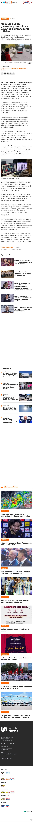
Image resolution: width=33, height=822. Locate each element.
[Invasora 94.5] (3, 779)
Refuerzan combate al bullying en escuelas (15, 630)
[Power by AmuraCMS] (28, 811)
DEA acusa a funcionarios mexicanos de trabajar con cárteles (10, 420)
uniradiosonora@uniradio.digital (8, 753)
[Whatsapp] (2, 73)
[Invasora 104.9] (3, 786)
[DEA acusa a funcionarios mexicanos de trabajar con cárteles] (25, 419)
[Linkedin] (10, 73)
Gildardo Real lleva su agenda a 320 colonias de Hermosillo (22, 273)
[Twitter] (5, 73)
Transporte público (17, 249)
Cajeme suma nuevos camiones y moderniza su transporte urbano (15, 716)
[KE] (3, 806)
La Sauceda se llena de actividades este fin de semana (16, 659)
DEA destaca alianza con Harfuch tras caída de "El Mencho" (15, 572)
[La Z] (12, 792)
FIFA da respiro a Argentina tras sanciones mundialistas (15, 601)
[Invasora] (3, 773)
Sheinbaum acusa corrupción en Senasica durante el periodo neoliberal (23, 298)
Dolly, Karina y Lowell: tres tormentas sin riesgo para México (15, 515)
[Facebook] (7, 73)
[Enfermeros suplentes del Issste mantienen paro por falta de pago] (25, 374)
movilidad (17, 247)
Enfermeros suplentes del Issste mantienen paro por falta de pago (10, 375)
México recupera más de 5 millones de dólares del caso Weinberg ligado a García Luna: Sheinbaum (23, 287)
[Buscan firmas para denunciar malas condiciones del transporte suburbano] (25, 397)
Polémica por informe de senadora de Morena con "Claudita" (23, 262)
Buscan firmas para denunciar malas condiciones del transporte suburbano (10, 397)
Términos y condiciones (6, 757)
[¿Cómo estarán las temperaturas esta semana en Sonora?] (25, 408)
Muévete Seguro (5, 249)
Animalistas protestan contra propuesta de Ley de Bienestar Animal (10, 386)
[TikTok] (14, 743)
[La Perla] (8, 806)
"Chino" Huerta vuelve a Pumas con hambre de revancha (16, 544)
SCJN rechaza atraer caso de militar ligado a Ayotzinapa (16, 687)
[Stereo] (3, 792)
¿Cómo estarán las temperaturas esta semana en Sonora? (9, 408)
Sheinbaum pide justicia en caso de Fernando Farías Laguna (23, 309)
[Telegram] (13, 73)
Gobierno (4, 18)
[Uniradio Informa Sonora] (10, 2)
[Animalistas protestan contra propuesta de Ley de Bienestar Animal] (25, 386)
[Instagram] (11, 743)
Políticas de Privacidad (6, 758)
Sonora (12, 18)
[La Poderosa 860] (8, 779)
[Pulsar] (8, 772)
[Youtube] (7, 743)
